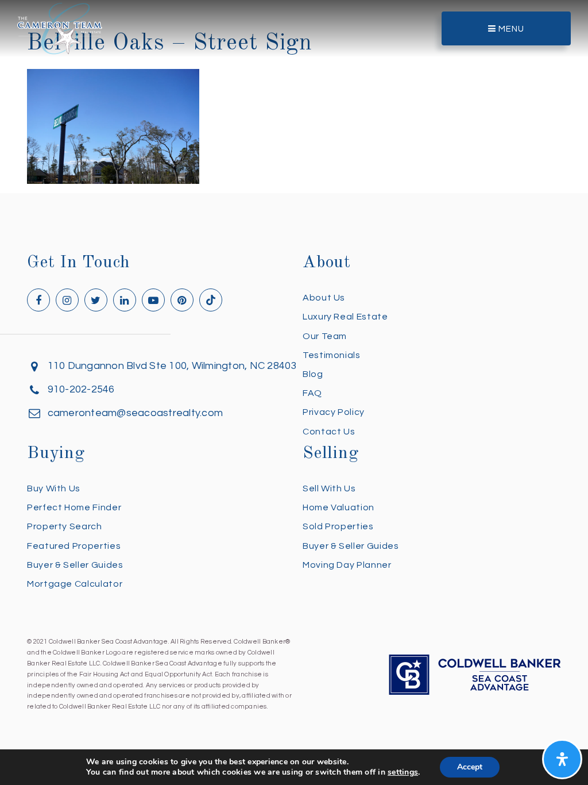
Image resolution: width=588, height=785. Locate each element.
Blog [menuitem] (313, 374)
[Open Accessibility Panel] (562, 759)
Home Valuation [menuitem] (338, 507)
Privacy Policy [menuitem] (334, 412)
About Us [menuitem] (324, 297)
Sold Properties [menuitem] (338, 526)
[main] (294, 92)
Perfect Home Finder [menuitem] (74, 507)
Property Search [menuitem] (64, 526)
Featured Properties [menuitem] (74, 546)
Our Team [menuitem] (325, 336)
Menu (510, 29)
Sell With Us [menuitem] (329, 488)
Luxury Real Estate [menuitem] (345, 316)
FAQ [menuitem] (312, 393)
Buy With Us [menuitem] (53, 488)
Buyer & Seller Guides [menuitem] (75, 564)
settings (403, 772)
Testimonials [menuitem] (332, 355)
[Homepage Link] (59, 27)
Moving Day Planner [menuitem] (347, 564)
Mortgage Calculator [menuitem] (74, 583)
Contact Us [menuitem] (329, 431)
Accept (469, 766)
